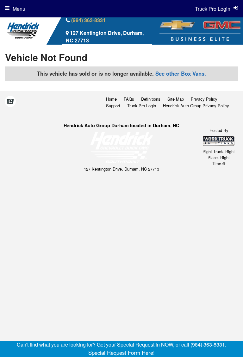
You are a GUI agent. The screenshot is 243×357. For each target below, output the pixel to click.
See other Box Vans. (180, 73)
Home (111, 99)
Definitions (150, 99)
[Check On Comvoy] (10, 102)
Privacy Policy (204, 99)
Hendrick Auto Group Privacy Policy (196, 106)
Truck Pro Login (141, 106)
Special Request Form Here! (121, 352)
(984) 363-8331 (88, 20)
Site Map (175, 99)
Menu (19, 8)
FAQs (129, 99)
